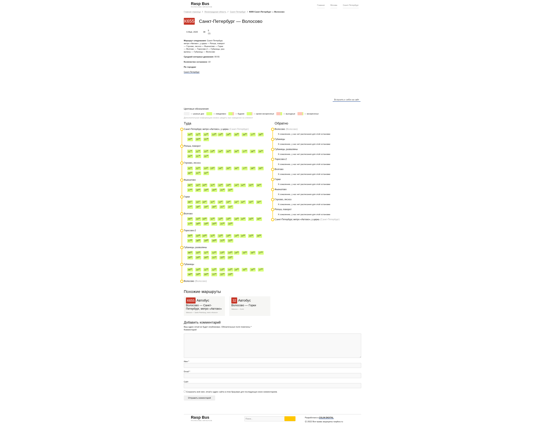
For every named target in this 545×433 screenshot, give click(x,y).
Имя (186, 361)
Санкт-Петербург (351, 5)
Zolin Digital (326, 417)
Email (187, 371)
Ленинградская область (215, 12)
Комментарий (190, 330)
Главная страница (192, 12)
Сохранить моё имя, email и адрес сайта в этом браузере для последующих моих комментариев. (231, 392)
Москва (333, 5)
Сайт (186, 382)
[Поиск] (289, 418)
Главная (321, 5)
